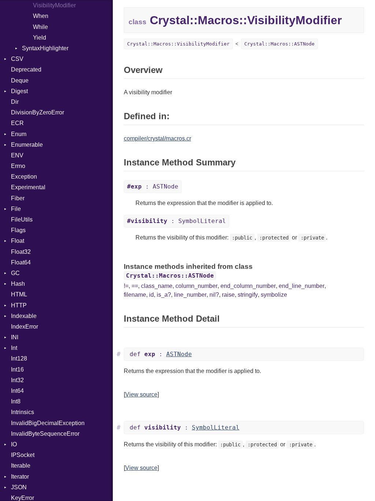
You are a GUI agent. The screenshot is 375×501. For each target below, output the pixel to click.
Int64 (17, 391)
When (40, 16)
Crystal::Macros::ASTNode (279, 44)
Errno (18, 166)
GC (15, 273)
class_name (156, 286)
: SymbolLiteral (176, 220)
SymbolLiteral (216, 427)
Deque (20, 80)
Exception (24, 176)
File (16, 209)
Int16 (17, 369)
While (40, 27)
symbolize (274, 295)
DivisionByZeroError (37, 112)
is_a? (164, 295)
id (151, 295)
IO (14, 444)
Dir (15, 102)
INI (14, 337)
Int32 (17, 380)
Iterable (20, 465)
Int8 (16, 401)
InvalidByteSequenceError (45, 434)
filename (135, 295)
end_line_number (301, 286)
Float (17, 241)
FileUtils (22, 219)
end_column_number (248, 286)
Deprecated (26, 69)
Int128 (19, 358)
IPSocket (22, 455)
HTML (19, 294)
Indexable (24, 316)
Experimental (28, 187)
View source (141, 394)
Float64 (21, 262)
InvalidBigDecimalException (48, 423)
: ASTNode (152, 186)
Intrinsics (22, 412)
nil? (214, 295)
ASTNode (179, 354)
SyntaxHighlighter (45, 48)
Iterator (20, 476)
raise (228, 295)
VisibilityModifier (54, 5)
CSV (17, 59)
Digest (19, 91)
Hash (18, 284)
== (134, 286)
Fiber (18, 198)
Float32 (21, 252)
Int (14, 348)
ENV (17, 155)
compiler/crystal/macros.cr (157, 138)
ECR (17, 123)
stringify (248, 295)
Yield (39, 37)
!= (126, 286)
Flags (18, 230)
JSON (19, 487)
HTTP (19, 305)
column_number (196, 286)
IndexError (24, 326)
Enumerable (27, 145)
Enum (18, 134)
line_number (190, 295)
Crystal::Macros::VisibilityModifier (178, 44)
